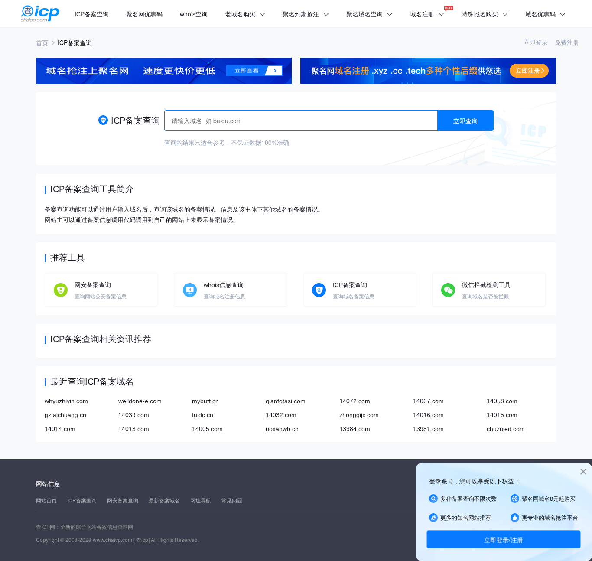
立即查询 (465, 120)
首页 (42, 42)
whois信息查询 (224, 285)
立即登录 (537, 42)
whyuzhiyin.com (66, 401)
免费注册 (567, 42)
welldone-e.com (140, 401)
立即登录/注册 (503, 539)
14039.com (133, 414)
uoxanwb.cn (282, 428)
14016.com (428, 414)
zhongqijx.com (359, 414)
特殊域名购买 (485, 14)
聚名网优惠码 (144, 14)
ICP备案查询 (92, 14)
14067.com (428, 401)
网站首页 (46, 500)
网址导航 (200, 500)
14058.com (502, 401)
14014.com (60, 428)
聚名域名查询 (369, 14)
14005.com (207, 428)
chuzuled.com (506, 428)
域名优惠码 (545, 14)
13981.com (428, 428)
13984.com (354, 428)
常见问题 (231, 500)
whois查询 (194, 14)
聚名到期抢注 (306, 14)
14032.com (281, 414)
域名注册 (427, 14)
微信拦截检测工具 (486, 285)
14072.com (354, 401)
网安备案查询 (93, 285)
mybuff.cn (205, 401)
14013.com (133, 428)
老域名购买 (245, 14)
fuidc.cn (202, 414)
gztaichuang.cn (65, 414)
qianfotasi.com (286, 401)
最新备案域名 (164, 500)
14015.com (502, 414)
